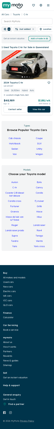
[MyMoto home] (12, 5)
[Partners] (41, 5)
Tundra (14, 241)
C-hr (14, 187)
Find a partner (16, 404)
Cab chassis (15, 138)
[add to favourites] (48, 82)
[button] (7, 29)
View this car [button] (39, 109)
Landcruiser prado (14, 230)
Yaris (14, 246)
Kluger (14, 225)
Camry (39, 187)
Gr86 (39, 206)
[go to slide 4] (29, 77)
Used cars (8, 282)
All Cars (5, 14)
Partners (7, 351)
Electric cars (9, 291)
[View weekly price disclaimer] (49, 104)
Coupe (39, 138)
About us (7, 342)
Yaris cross (39, 246)
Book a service (10, 330)
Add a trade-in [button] (38, 38)
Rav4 (39, 230)
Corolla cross (14, 201)
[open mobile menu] (48, 5)
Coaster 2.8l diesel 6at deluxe (14, 194)
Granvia (15, 211)
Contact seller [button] (15, 109)
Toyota (16, 14)
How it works (9, 346)
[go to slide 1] (22, 77)
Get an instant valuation (15, 377)
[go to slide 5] (31, 77)
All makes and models (14, 277)
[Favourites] (33, 5)
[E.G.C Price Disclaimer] (8, 104)
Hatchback (14, 143)
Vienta (39, 241)
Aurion (14, 182)
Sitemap (7, 365)
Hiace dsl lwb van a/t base (14, 218)
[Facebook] (4, 412)
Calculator (8, 317)
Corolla (39, 192)
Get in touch (9, 399)
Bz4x (39, 182)
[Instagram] (10, 412)
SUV (39, 143)
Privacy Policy (27, 421)
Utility (39, 149)
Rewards (7, 356)
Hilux (39, 217)
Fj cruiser (39, 201)
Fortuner (14, 206)
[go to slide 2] (24, 77)
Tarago (39, 235)
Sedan (14, 149)
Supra (15, 235)
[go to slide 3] (27, 77)
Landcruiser (39, 225)
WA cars (7, 295)
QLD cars (8, 305)
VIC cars (7, 300)
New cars (8, 286)
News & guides (10, 360)
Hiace (39, 211)
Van (15, 154)
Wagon (39, 154)
